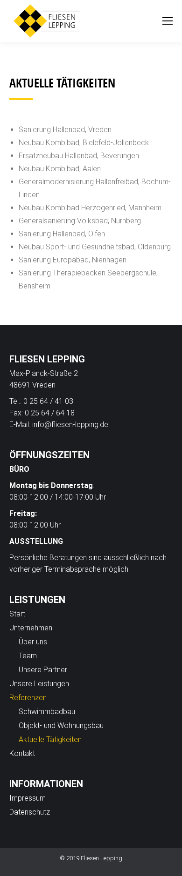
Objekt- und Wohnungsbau (61, 725)
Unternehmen (30, 627)
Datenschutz (29, 812)
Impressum (27, 798)
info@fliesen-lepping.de (70, 424)
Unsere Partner (43, 669)
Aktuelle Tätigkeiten (50, 739)
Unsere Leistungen (39, 683)
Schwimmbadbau (47, 711)
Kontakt (22, 753)
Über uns (33, 641)
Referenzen (28, 697)
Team (28, 655)
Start (17, 613)
